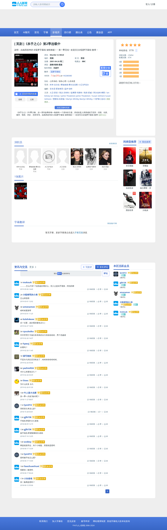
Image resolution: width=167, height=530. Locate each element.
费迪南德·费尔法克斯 (69, 84)
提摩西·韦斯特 (76, 92)
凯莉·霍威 (88, 92)
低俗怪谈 (129, 188)
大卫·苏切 (54, 92)
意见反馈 (71, 521)
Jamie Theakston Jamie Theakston (75, 96)
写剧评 (88, 267)
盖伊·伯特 (68, 88)
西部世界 (129, 210)
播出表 (79, 32)
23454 (130, 55)
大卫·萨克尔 (84, 84)
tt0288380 (67, 75)
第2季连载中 (52, 44)
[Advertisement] (83, 18)
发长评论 (103, 267)
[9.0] (129, 208)
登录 (59, 273)
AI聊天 (26, 32)
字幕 (45, 32)
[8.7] (129, 186)
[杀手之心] (20, 199)
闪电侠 (145, 210)
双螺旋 (145, 165)
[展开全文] (102, 115)
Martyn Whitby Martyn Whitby (79, 99)
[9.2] (145, 186)
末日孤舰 (129, 165)
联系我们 (43, 521)
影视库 (56, 32)
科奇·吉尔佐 (54, 84)
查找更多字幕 (112, 223)
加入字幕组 (57, 521)
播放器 (99, 32)
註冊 (153, 4)
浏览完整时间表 (63, 107)
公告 (89, 32)
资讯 (36, 32)
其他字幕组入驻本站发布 (118, 521)
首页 (16, 32)
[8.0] (145, 208)
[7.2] (145, 163)
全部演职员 (113, 143)
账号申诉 (85, 521)
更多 (31, 266)
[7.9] (129, 163)
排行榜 (67, 32)
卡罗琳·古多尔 (100, 99)
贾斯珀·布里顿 (58, 99)
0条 (92, 289)
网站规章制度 (99, 521)
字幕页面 (79, 232)
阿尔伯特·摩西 (99, 92)
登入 (148, 4)
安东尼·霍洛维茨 (56, 88)
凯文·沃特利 (64, 92)
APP (110, 32)
